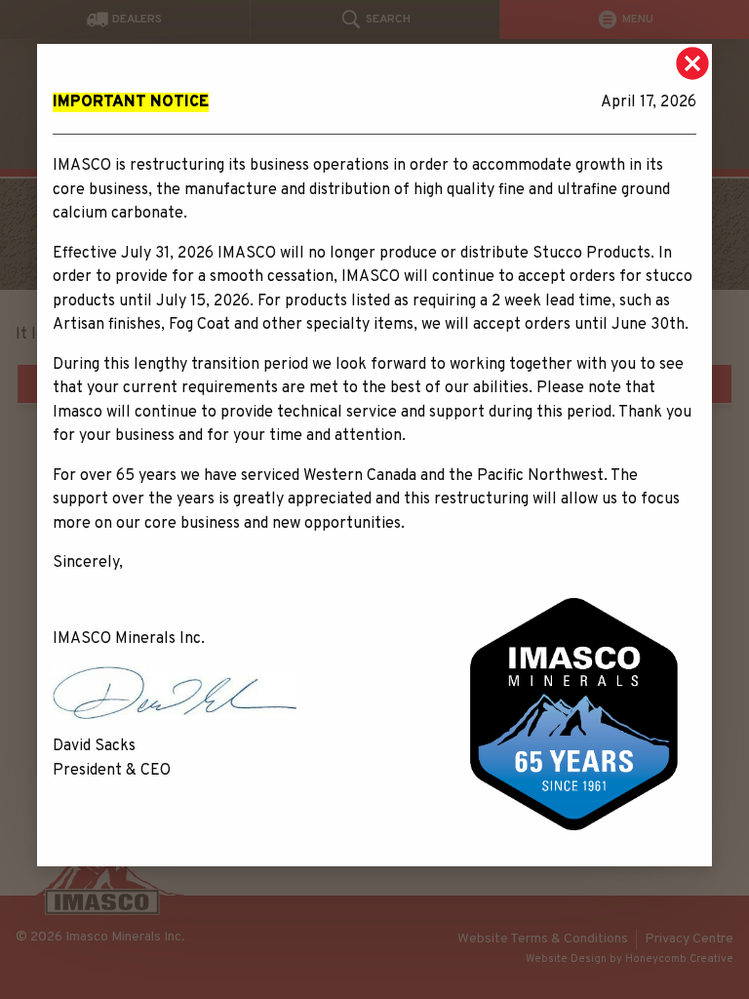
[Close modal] (692, 63)
